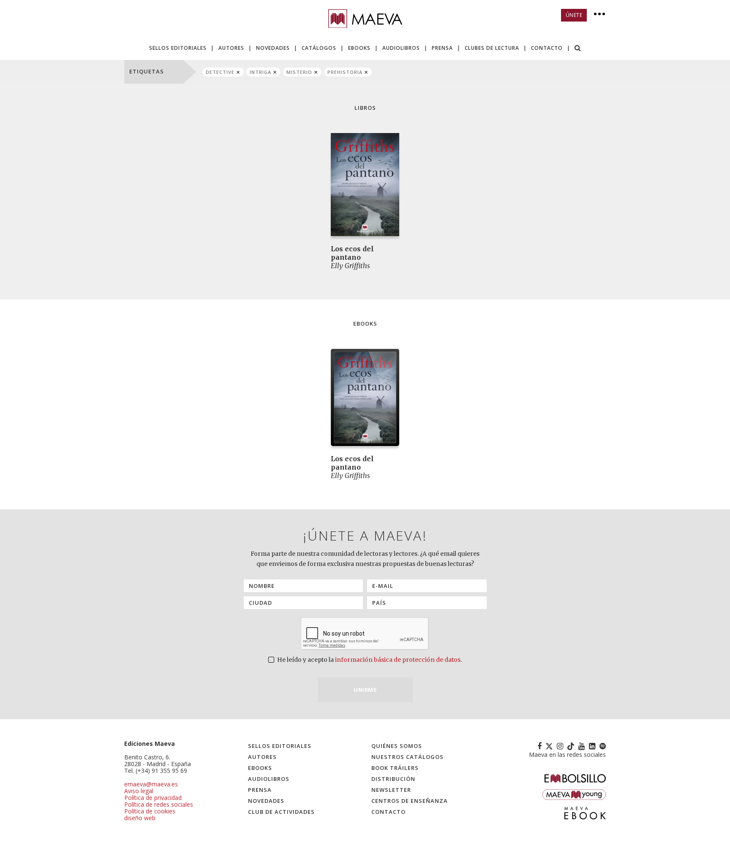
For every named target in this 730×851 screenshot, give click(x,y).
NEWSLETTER (391, 790)
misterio (299, 72)
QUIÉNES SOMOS (396, 746)
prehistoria (344, 72)
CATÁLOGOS (319, 48)
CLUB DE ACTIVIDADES (281, 812)
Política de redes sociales (158, 804)
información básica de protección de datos (397, 659)
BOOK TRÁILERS (395, 768)
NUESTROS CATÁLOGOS (407, 757)
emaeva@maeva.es (151, 784)
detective (220, 72)
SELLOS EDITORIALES (178, 48)
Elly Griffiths (350, 265)
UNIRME (365, 689)
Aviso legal (138, 791)
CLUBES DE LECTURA (492, 48)
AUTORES (231, 48)
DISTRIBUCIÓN (393, 779)
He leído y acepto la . (369, 659)
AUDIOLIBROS (401, 48)
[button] (578, 48)
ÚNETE (574, 15)
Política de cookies (149, 811)
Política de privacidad (153, 798)
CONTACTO (547, 48)
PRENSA (442, 48)
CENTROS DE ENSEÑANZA (409, 801)
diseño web (139, 818)
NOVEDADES (273, 48)
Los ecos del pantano (352, 253)
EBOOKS (359, 48)
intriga (260, 72)
